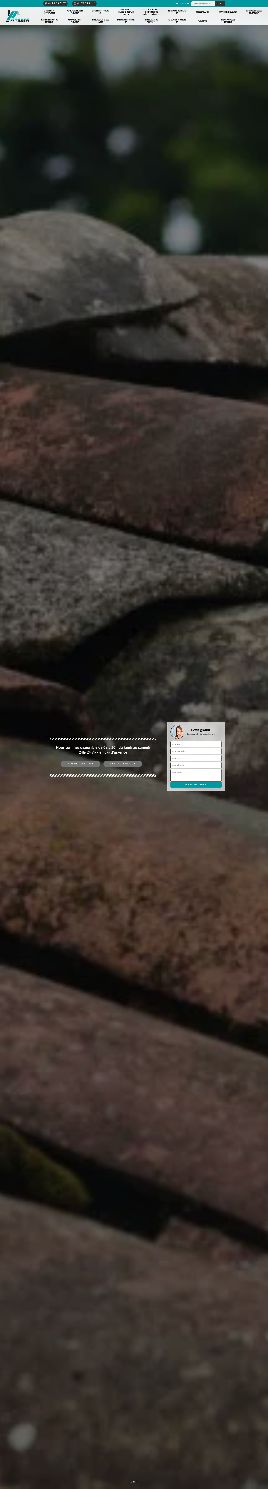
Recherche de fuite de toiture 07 (49, 21)
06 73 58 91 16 (86, 3)
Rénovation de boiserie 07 (177, 21)
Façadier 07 (202, 21)
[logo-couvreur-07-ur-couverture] (17, 16)
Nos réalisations (80, 763)
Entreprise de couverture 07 (49, 12)
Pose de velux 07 (202, 12)
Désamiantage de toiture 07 (228, 21)
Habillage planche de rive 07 (100, 21)
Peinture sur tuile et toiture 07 (75, 12)
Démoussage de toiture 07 (151, 21)
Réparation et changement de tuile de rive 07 (126, 12)
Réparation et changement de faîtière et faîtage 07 (151, 12)
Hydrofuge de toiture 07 (125, 21)
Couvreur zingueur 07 (228, 12)
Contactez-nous (122, 763)
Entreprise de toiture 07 (100, 12)
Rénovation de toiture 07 (177, 12)
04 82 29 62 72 (57, 3)
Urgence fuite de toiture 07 (74, 21)
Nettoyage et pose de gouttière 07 (254, 12)
